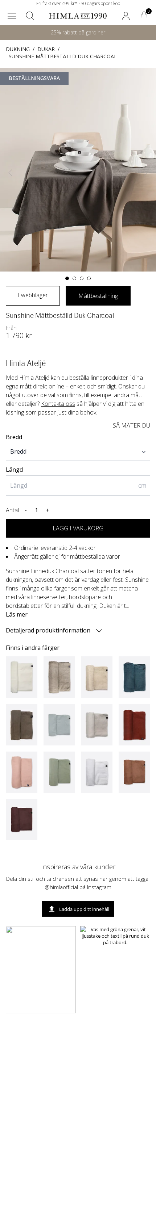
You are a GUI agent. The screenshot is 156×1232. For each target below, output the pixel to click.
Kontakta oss (58, 404)
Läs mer (17, 614)
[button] (12, 16)
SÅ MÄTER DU (131, 425)
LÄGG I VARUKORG (78, 528)
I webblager (33, 295)
